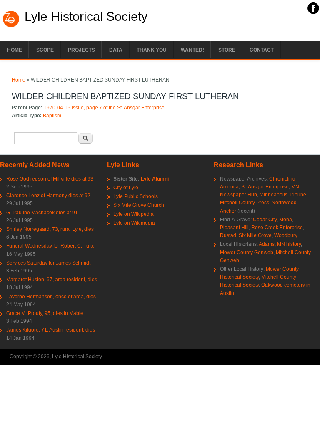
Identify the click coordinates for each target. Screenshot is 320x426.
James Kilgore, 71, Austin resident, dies (50, 330)
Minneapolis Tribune (283, 195)
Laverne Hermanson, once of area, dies (51, 297)
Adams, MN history (280, 244)
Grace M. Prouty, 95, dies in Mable (44, 313)
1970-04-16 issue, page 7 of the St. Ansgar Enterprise (104, 108)
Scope (45, 50)
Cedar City (265, 220)
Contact (262, 50)
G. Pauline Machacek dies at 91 (42, 212)
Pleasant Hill (234, 227)
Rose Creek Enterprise (277, 227)
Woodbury (286, 235)
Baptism (52, 116)
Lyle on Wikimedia (134, 223)
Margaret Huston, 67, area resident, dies (51, 279)
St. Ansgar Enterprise (265, 187)
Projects (81, 50)
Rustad (228, 235)
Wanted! (192, 50)
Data (115, 50)
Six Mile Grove (255, 235)
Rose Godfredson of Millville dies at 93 (49, 179)
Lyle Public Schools (135, 196)
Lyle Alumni (155, 179)
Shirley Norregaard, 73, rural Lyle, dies (50, 229)
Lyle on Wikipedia (133, 214)
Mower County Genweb (246, 252)
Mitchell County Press (244, 203)
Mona (285, 220)
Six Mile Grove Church (138, 205)
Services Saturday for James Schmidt (48, 263)
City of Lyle (125, 188)
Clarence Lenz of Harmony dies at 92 (48, 195)
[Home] (11, 26)
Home (14, 50)
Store (226, 50)
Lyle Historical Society (86, 16)
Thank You (152, 50)
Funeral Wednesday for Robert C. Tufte (50, 246)
